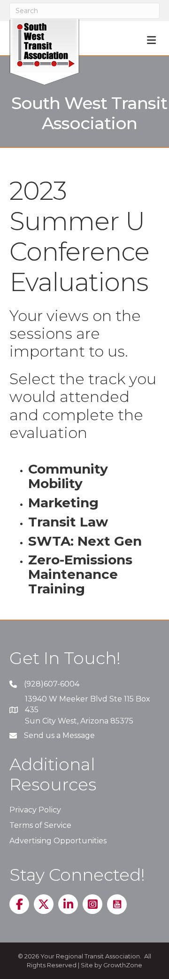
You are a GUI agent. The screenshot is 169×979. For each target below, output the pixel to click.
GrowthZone (122, 965)
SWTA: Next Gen (85, 541)
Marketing (63, 503)
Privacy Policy (35, 809)
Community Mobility (68, 476)
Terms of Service (40, 825)
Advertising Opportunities (58, 840)
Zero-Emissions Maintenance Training (80, 574)
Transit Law (68, 522)
